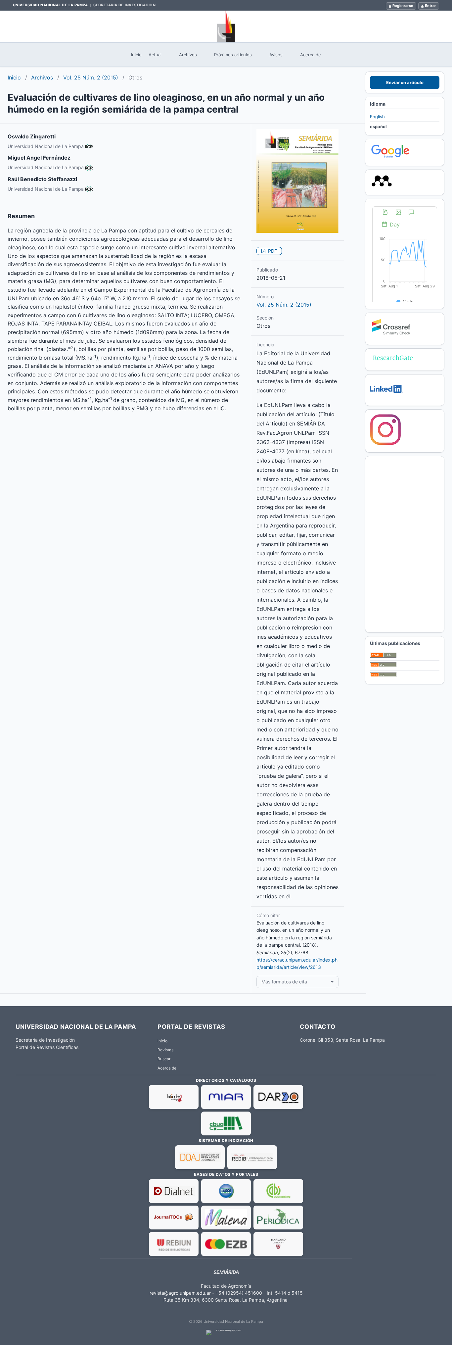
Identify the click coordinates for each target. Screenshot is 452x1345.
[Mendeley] (381, 186)
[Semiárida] (226, 26)
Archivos (188, 54)
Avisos (276, 54)
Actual (155, 54)
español (378, 126)
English (377, 116)
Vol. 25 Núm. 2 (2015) (90, 77)
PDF (272, 251)
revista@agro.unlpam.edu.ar (180, 1293)
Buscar (164, 1058)
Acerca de (310, 54)
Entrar (430, 5)
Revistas (165, 1049)
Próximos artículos (233, 54)
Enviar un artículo (405, 82)
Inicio (136, 54)
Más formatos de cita (284, 981)
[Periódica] (278, 1217)
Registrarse (402, 5)
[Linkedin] (386, 397)
